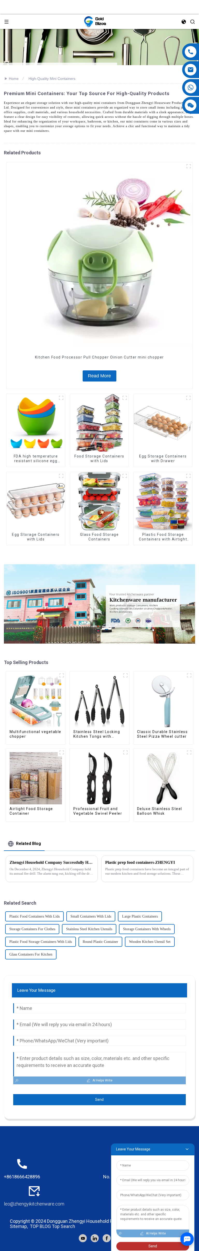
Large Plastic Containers (140, 916)
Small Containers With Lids (90, 916)
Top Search (63, 1226)
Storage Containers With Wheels (146, 929)
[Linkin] (95, 1238)
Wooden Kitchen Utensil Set (149, 942)
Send (99, 1099)
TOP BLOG (40, 1226)
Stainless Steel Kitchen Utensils (89, 929)
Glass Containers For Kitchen (30, 954)
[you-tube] (83, 1238)
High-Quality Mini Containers (52, 79)
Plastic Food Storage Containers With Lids (40, 942)
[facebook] (107, 1238)
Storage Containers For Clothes (32, 929)
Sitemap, (19, 1226)
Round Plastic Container (100, 942)
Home (14, 79)
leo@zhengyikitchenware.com (34, 1204)
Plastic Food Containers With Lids (34, 916)
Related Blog (28, 843)
